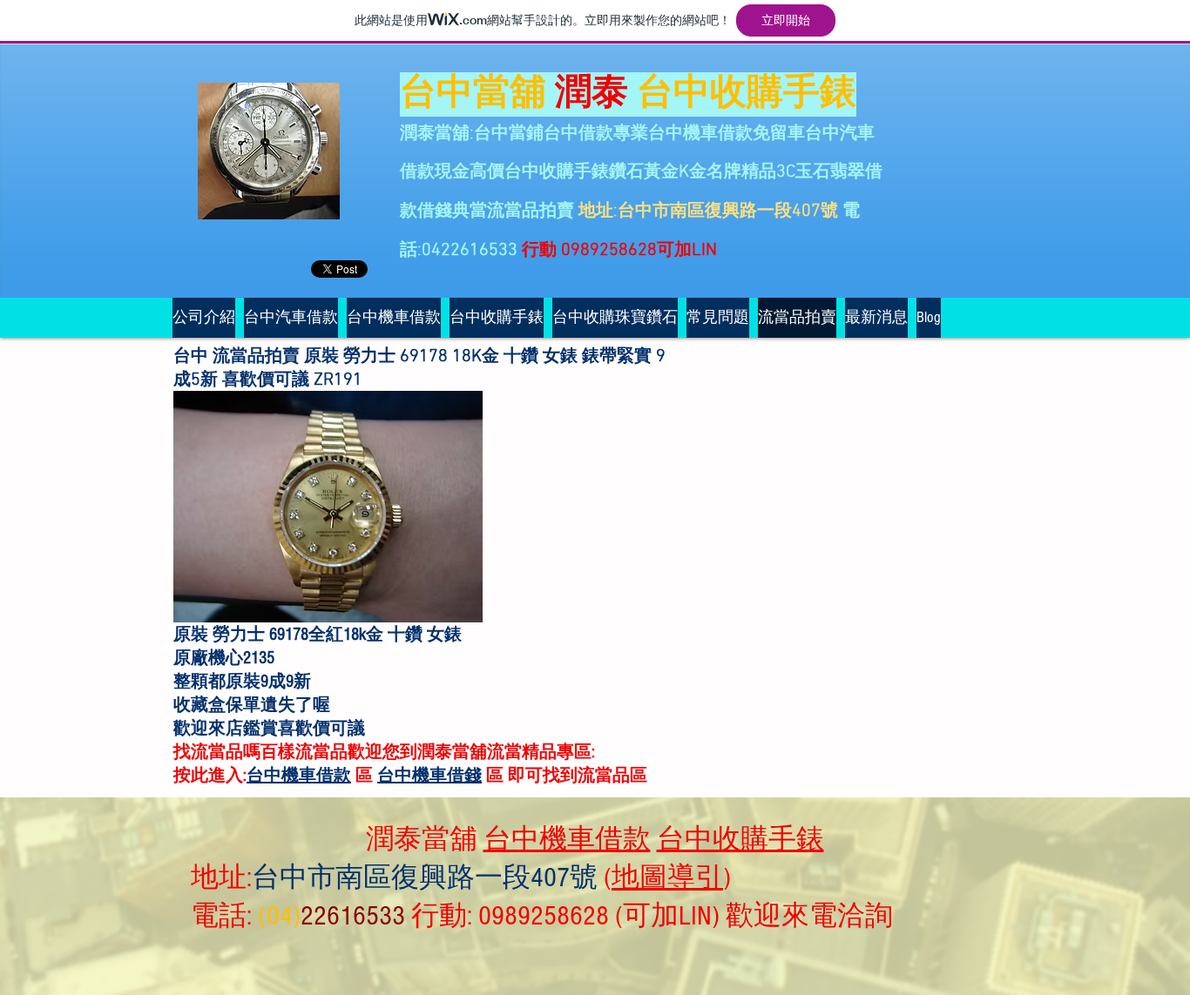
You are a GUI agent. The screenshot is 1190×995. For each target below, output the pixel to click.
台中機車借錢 (429, 775)
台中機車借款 (299, 775)
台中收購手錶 (740, 839)
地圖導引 (667, 877)
